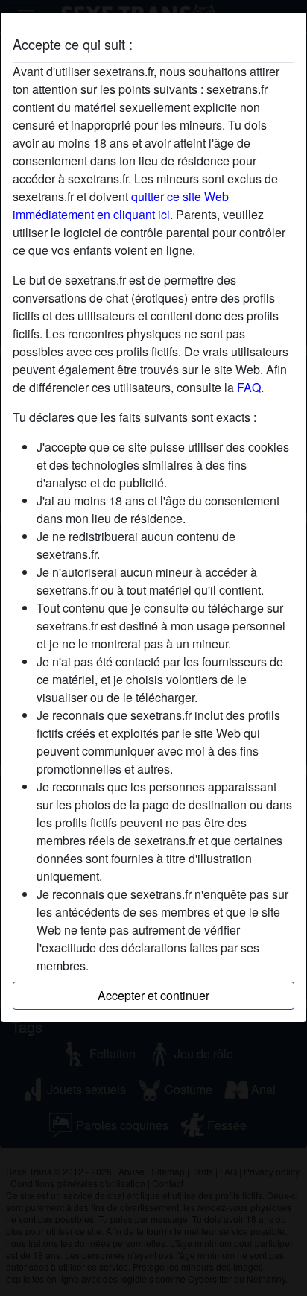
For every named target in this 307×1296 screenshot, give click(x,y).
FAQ (249, 387)
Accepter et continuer (153, 995)
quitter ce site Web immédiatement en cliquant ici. (121, 205)
